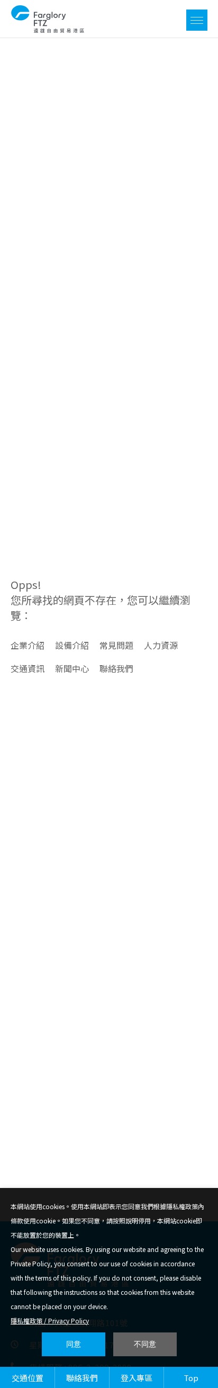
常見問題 (116, 645)
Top (191, 1377)
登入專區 (136, 1377)
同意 (73, 1344)
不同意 (145, 1344)
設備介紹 (72, 645)
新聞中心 (72, 668)
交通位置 (27, 1377)
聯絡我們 (116, 668)
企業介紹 (27, 645)
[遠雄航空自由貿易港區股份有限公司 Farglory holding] (48, 29)
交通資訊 (27, 668)
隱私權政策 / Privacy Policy (50, 1320)
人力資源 (161, 645)
